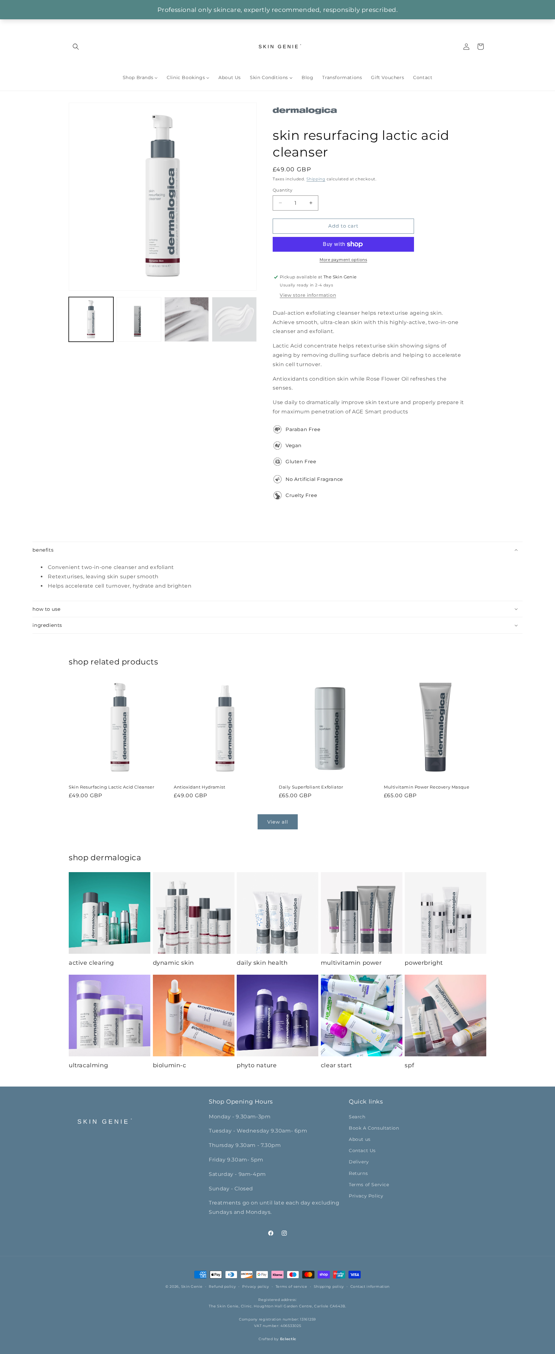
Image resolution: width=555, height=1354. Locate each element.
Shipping (315, 178)
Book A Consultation (374, 1128)
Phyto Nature (257, 1065)
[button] (76, 47)
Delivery (359, 1162)
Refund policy (222, 1286)
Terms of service (291, 1286)
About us (360, 1139)
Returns (358, 1173)
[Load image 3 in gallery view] (186, 319)
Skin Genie (192, 1286)
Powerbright (424, 962)
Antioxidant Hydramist (199, 787)
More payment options (343, 259)
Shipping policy (329, 1286)
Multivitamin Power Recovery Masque (426, 787)
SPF (409, 1065)
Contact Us (362, 1150)
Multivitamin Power (351, 962)
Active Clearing (91, 962)
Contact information (370, 1286)
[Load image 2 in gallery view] (139, 319)
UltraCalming (88, 1065)
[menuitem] (140, 77)
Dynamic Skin (173, 962)
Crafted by (277, 1339)
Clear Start (336, 1065)
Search (357, 1116)
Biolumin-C (169, 1065)
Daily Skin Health (262, 962)
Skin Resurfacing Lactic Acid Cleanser (111, 787)
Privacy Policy (366, 1195)
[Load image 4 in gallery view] (234, 319)
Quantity (282, 190)
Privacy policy (255, 1286)
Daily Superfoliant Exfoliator (311, 787)
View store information (308, 295)
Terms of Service (369, 1184)
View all (277, 822)
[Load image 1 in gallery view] (91, 319)
